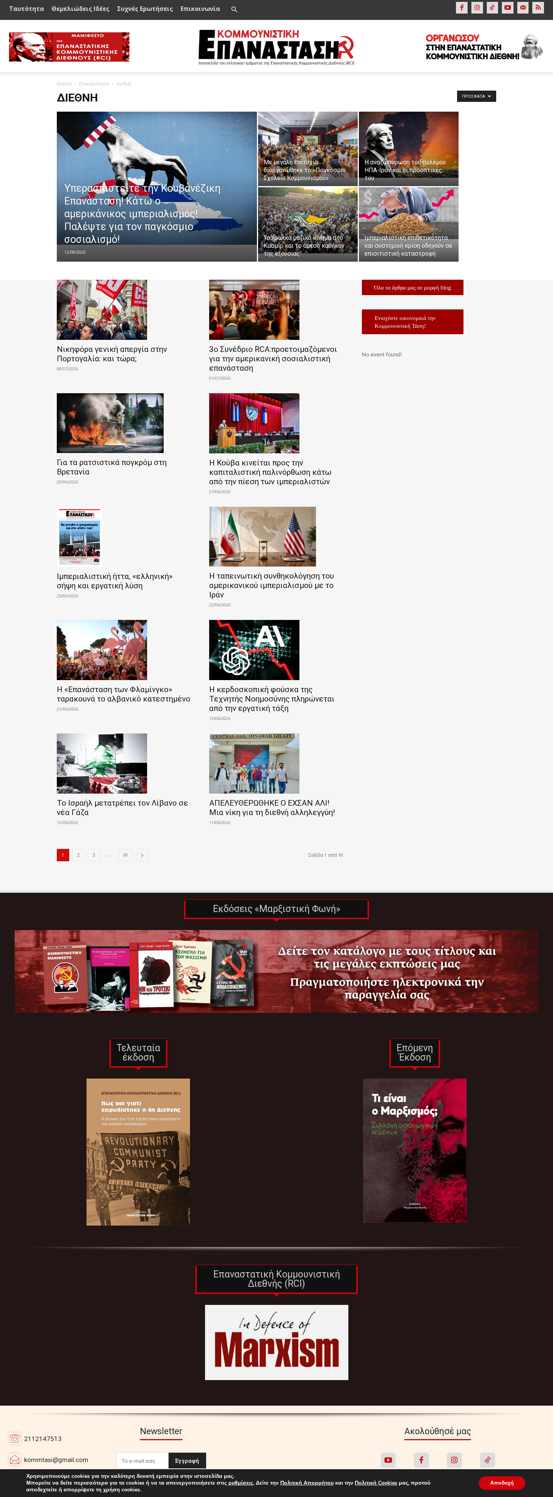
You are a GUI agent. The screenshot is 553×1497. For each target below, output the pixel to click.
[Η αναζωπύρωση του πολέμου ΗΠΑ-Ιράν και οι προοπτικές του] (409, 145)
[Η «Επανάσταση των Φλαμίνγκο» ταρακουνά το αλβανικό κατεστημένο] (124, 650)
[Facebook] (462, 8)
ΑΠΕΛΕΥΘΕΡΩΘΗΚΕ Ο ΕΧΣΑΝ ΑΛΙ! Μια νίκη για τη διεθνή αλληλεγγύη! (272, 808)
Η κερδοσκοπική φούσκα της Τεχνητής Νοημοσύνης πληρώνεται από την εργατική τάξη (271, 699)
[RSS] (538, 8)
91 (125, 855)
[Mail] (523, 8)
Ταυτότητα (26, 9)
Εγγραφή (187, 1460)
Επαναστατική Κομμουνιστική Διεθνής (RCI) (276, 1279)
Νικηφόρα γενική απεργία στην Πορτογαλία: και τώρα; (112, 354)
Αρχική (64, 83)
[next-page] (142, 855)
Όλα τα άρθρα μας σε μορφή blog (412, 287)
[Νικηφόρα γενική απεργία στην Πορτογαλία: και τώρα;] (124, 310)
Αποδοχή (502, 1482)
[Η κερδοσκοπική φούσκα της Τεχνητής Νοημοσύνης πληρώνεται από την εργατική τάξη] (276, 650)
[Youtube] (508, 8)
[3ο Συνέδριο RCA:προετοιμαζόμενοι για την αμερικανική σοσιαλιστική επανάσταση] (276, 310)
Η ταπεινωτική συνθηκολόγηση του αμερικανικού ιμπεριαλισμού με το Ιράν (271, 585)
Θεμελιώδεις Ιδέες (80, 9)
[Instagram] (477, 8)
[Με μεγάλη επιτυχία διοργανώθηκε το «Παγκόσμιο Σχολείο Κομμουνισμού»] (308, 145)
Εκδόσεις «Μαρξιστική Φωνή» (276, 909)
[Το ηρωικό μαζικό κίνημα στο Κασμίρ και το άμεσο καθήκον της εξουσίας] (308, 220)
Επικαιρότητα (94, 83)
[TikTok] (492, 8)
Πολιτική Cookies (376, 1482)
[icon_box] (48, 1460)
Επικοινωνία (200, 9)
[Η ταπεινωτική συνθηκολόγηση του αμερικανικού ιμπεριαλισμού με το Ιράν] (276, 537)
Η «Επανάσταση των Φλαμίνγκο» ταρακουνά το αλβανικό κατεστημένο (123, 694)
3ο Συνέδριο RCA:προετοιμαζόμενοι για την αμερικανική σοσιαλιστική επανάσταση (273, 359)
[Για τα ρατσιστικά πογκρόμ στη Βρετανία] (124, 423)
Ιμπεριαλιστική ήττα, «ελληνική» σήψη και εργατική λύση (115, 581)
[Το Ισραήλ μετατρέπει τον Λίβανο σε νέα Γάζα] (124, 763)
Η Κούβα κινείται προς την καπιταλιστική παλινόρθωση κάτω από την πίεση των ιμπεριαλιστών (270, 472)
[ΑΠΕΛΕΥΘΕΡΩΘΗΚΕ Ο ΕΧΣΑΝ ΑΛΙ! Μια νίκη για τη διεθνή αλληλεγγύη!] (276, 763)
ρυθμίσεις (240, 1483)
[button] (234, 9)
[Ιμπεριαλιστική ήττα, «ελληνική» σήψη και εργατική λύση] (124, 537)
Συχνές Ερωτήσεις (145, 9)
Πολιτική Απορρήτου (307, 1482)
